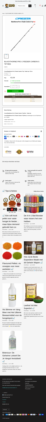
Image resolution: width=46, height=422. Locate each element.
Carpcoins (27, 383)
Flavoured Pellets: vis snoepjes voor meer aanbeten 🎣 (11, 266)
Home (3, 13)
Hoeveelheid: (7, 86)
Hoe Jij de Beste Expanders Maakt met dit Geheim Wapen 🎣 (33, 260)
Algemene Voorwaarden (29, 386)
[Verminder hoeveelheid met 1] (11, 86)
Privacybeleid (27, 388)
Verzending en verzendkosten (31, 381)
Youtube (4, 401)
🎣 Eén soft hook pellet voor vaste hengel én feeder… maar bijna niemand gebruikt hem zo (10, 221)
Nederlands (5, 409)
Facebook (4, 399)
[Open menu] (3, 5)
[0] (45, 6)
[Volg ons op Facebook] (3, 415)
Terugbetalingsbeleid (29, 385)
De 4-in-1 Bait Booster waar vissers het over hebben (33, 218)
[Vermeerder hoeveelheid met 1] (18, 86)
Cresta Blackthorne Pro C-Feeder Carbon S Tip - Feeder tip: (18, 71)
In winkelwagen (15, 90)
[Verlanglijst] (40, 6)
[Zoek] (29, 5)
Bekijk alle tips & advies (39, 191)
